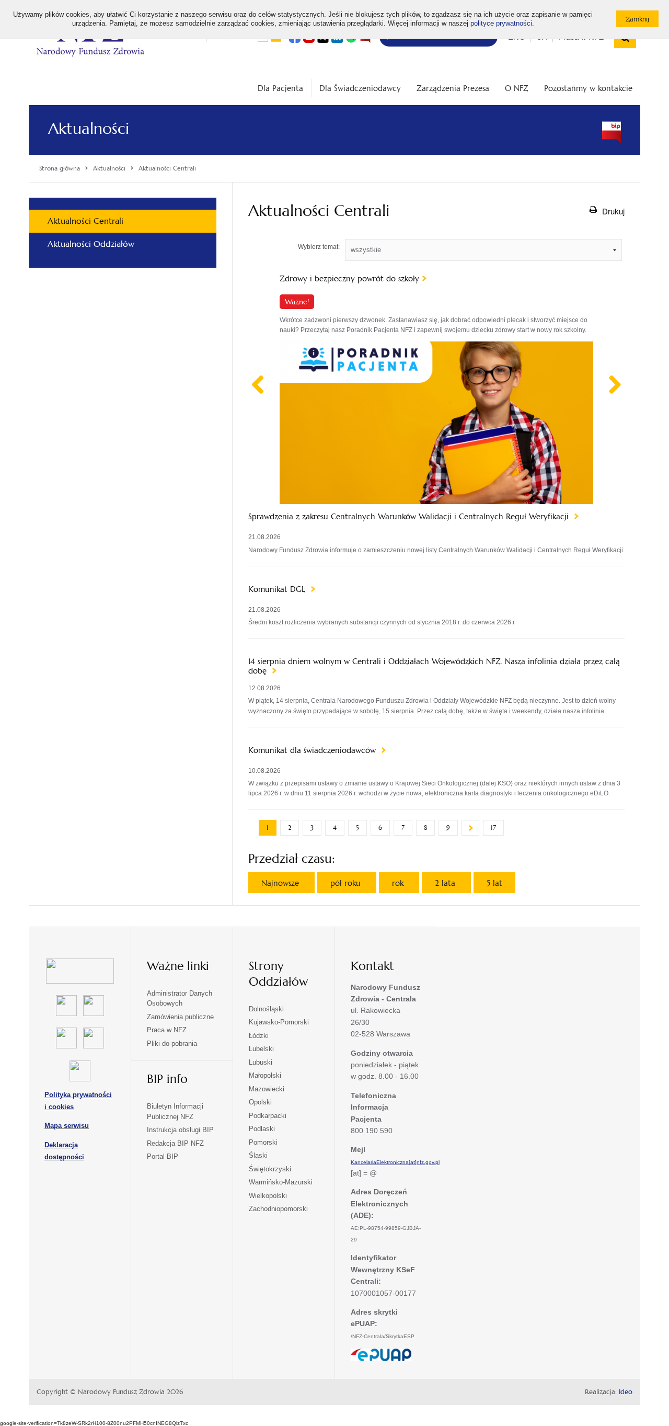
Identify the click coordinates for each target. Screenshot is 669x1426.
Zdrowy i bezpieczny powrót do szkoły (349, 278)
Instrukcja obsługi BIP (180, 1130)
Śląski (258, 1155)
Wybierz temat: (319, 246)
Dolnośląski (266, 1009)
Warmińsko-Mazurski (281, 1182)
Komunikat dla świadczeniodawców (313, 750)
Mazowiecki (266, 1089)
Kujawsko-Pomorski (279, 1022)
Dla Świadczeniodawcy (360, 88)
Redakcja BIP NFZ (175, 1143)
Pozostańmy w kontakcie (588, 88)
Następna (470, 828)
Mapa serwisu (66, 1126)
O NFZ (516, 88)
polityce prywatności (501, 23)
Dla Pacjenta (280, 88)
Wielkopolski (268, 1196)
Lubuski (260, 1062)
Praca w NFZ (167, 1030)
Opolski (260, 1102)
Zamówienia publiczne (180, 1017)
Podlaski (262, 1129)
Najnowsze (281, 883)
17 (493, 828)
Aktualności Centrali (85, 220)
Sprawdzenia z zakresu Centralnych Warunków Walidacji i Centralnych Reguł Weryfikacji (409, 516)
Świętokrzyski (270, 1169)
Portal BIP (162, 1156)
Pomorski (263, 1142)
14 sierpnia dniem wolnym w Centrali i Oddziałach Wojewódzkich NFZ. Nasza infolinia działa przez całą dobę (434, 666)
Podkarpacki (267, 1116)
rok (399, 883)
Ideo (625, 1392)
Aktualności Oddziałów (91, 243)
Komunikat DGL (278, 589)
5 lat (494, 883)
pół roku (346, 883)
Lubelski (261, 1049)
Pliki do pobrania (172, 1043)
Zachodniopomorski (278, 1209)
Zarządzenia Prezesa (453, 88)
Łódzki (259, 1036)
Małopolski (265, 1075)
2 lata (446, 883)
